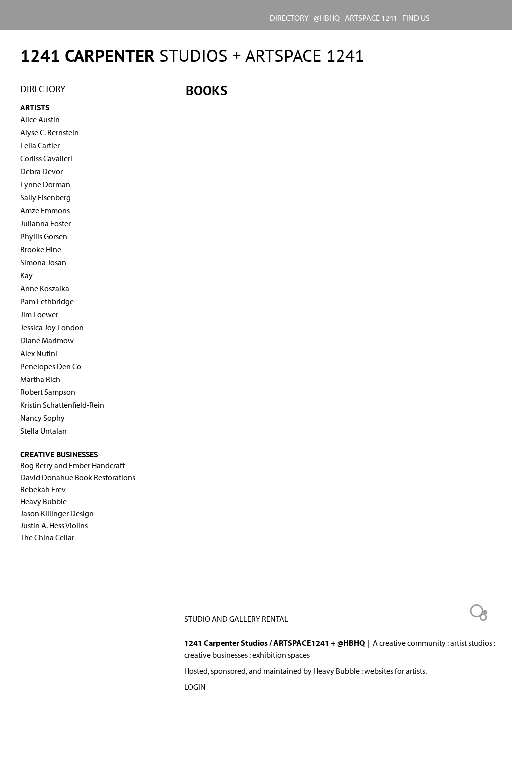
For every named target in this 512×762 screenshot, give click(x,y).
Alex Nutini (39, 353)
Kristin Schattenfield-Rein (62, 405)
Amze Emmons (45, 210)
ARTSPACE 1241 (371, 18)
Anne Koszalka (45, 288)
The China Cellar (47, 537)
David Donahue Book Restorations (78, 477)
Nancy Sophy (42, 418)
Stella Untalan (43, 431)
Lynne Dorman (45, 184)
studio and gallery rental (236, 619)
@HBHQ (327, 18)
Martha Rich (40, 379)
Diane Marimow (47, 340)
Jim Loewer (39, 314)
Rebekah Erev (43, 489)
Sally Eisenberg (45, 197)
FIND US (416, 18)
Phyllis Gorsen (44, 236)
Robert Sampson (48, 392)
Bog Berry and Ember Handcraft (72, 465)
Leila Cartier (40, 145)
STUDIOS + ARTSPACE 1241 (192, 55)
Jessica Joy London (52, 327)
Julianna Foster (45, 223)
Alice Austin (40, 119)
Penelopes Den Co (51, 366)
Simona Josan (43, 262)
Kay (26, 275)
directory (289, 18)
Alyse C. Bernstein (49, 132)
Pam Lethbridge (47, 301)
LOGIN (195, 687)
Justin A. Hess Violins (54, 525)
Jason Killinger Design (57, 513)
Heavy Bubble (43, 501)
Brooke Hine (41, 249)
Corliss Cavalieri (46, 158)
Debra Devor (41, 171)
